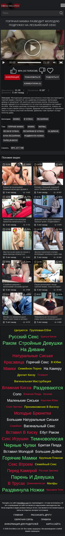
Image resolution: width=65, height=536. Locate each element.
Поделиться (52, 77)
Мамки (16, 119)
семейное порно (30, 368)
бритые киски (48, 336)
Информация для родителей (21, 524)
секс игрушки (15, 438)
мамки (31, 127)
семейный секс (46, 464)
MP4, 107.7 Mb (17, 148)
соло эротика (14, 406)
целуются (21, 330)
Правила (46, 519)
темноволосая (47, 438)
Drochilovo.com (23, 503)
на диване (53, 131)
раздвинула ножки (34, 136)
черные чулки (20, 445)
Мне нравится (13, 71)
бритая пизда (49, 445)
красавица (14, 362)
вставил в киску (22, 432)
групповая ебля (40, 330)
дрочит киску (26, 374)
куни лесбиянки (11, 136)
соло (17, 394)
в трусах (16, 483)
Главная (18, 515)
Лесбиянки (42, 119)
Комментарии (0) (32, 83)
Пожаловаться (32, 77)
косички (47, 394)
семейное (16, 426)
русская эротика (48, 470)
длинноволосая (36, 483)
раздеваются (48, 387)
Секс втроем (20, 464)
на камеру (53, 368)
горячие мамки (15, 127)
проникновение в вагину (41, 406)
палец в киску (10, 140)
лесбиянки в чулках (33, 131)
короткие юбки (49, 400)
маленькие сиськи (23, 400)
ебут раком (49, 432)
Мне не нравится (42, 71)
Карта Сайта (53, 524)
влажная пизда (32, 394)
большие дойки (48, 451)
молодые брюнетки (32, 413)
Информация (12, 77)
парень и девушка (32, 477)
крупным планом (51, 457)
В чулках (28, 119)
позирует (42, 375)
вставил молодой (18, 451)
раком (9, 343)
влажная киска (16, 387)
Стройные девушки (40, 343)
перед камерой (22, 470)
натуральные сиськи (32, 355)
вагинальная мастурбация (32, 381)
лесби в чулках (11, 131)
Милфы (42, 127)
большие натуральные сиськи (32, 419)
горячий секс (37, 362)
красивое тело (54, 489)
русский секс (24, 336)
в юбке (56, 362)
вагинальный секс (39, 426)
